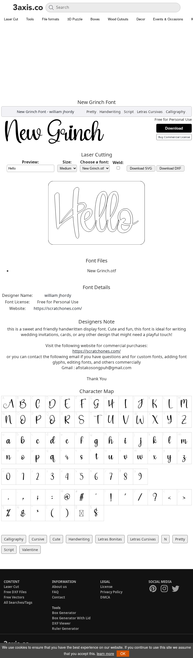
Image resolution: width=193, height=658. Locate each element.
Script (129, 111)
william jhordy (61, 111)
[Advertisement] (96, 61)
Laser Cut (11, 19)
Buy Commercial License (174, 137)
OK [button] (122, 653)
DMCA (105, 597)
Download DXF (170, 168)
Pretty (91, 111)
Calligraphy (175, 111)
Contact (58, 597)
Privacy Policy (111, 592)
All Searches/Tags (18, 602)
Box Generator (64, 613)
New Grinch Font (31, 111)
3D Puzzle (74, 19)
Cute (56, 539)
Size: (67, 162)
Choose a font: (94, 162)
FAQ (55, 592)
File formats (50, 19)
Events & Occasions (168, 19)
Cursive (38, 539)
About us (59, 586)
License (106, 586)
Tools (30, 19)
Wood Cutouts (118, 19)
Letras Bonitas (110, 539)
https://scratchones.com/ (58, 308)
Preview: (30, 162)
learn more (105, 653)
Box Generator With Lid (71, 618)
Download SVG (141, 168)
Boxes (95, 19)
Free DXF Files (15, 592)
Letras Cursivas (150, 111)
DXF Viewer (61, 623)
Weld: (118, 162)
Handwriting (110, 111)
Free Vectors (14, 597)
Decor (140, 19)
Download (174, 128)
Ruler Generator (65, 628)
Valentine (30, 549)
